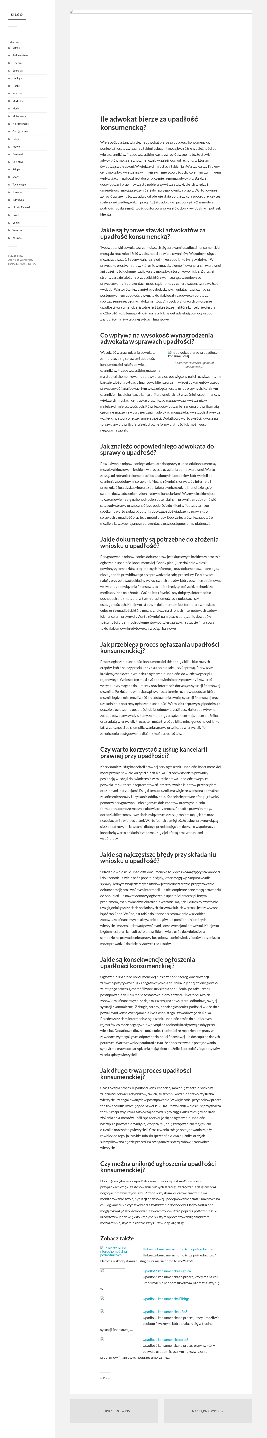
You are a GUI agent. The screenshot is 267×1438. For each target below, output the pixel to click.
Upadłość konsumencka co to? (165, 1339)
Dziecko (17, 62)
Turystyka (18, 199)
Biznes (16, 47)
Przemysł (18, 154)
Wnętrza (17, 230)
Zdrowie (17, 237)
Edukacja (18, 70)
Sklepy (16, 169)
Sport (16, 176)
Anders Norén (27, 263)
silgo (17, 15)
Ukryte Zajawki (21, 207)
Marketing (18, 101)
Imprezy (17, 93)
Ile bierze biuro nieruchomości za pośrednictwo (178, 1249)
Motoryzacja (20, 116)
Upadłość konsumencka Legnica (167, 1271)
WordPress (26, 259)
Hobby (16, 85)
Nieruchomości (21, 123)
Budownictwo (20, 55)
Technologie (19, 184)
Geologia (17, 78)
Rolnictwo (18, 161)
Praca (16, 139)
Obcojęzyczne (20, 131)
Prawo (16, 146)
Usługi (16, 222)
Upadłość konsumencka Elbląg (166, 1299)
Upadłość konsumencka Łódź (165, 1311)
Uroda (16, 215)
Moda (16, 108)
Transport (18, 192)
